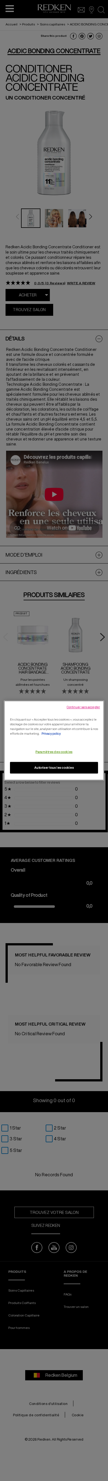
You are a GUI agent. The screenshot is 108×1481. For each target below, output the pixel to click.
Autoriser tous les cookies (54, 767)
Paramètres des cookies (54, 751)
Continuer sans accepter (83, 707)
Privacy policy (51, 733)
